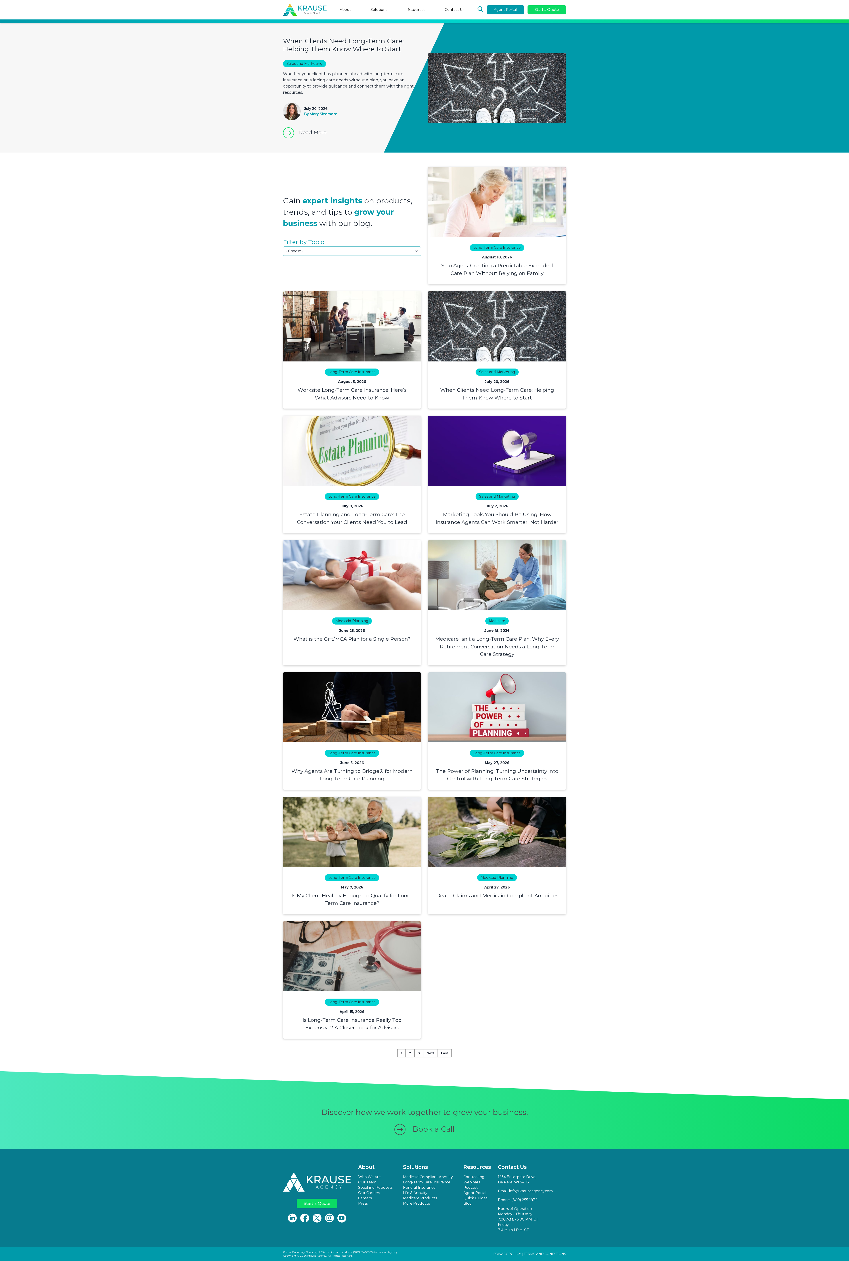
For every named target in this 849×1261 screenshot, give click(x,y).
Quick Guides (475, 1198)
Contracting (473, 1177)
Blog (467, 1203)
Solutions (379, 10)
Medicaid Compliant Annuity (428, 1177)
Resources (416, 10)
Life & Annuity (415, 1193)
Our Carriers (369, 1193)
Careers (365, 1198)
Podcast (470, 1187)
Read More (313, 132)
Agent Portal (505, 10)
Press (363, 1203)
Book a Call (434, 1129)
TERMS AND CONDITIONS (545, 1254)
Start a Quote (547, 10)
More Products (416, 1203)
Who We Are (369, 1177)
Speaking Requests (375, 1187)
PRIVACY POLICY (507, 1254)
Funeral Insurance (419, 1187)
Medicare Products (420, 1198)
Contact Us (454, 10)
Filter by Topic (303, 242)
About (345, 10)
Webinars (471, 1182)
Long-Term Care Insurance (426, 1182)
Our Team (367, 1182)
